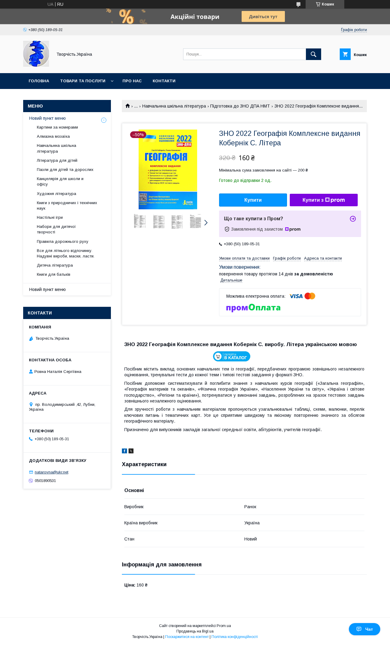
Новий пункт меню (47, 118)
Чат (369, 629)
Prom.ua (224, 626)
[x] (131, 451)
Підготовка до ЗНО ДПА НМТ (240, 106)
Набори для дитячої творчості (56, 229)
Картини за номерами (57, 127)
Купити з (313, 200)
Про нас (132, 81)
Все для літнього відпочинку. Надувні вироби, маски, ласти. (65, 253)
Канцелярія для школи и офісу (60, 181)
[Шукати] (313, 54)
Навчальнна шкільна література (174, 106)
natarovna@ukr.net (51, 472)
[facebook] (124, 451)
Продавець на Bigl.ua (195, 631)
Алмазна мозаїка (53, 136)
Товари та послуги (82, 81)
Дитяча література (55, 265)
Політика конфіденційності (234, 637)
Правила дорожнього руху (62, 241)
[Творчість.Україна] (36, 65)
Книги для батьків (53, 274)
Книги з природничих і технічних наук (67, 205)
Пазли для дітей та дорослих (65, 169)
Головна (39, 81)
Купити (253, 200)
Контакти (164, 81)
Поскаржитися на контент (187, 637)
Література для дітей (57, 160)
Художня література (56, 193)
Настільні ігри (50, 217)
